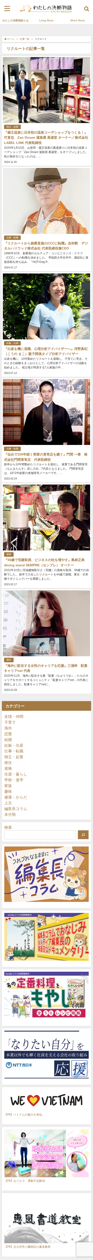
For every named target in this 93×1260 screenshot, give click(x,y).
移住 (8, 762)
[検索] (83, 834)
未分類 (10, 814)
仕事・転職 (12, 238)
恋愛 (8, 734)
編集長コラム (15, 808)
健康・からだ (15, 797)
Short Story (77, 20)
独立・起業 (12, 127)
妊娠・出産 (12, 343)
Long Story (46, 20)
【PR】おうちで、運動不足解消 (24, 1181)
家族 (8, 785)
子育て (10, 722)
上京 (8, 803)
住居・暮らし (15, 774)
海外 (8, 660)
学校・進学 (13, 780)
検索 (8, 827)
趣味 (8, 791)
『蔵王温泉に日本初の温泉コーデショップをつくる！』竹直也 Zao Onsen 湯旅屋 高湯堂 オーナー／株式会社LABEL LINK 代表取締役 (46, 137)
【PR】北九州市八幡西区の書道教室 (27, 1247)
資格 (8, 554)
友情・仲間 (13, 716)
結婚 (8, 739)
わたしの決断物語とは (15, 20)
